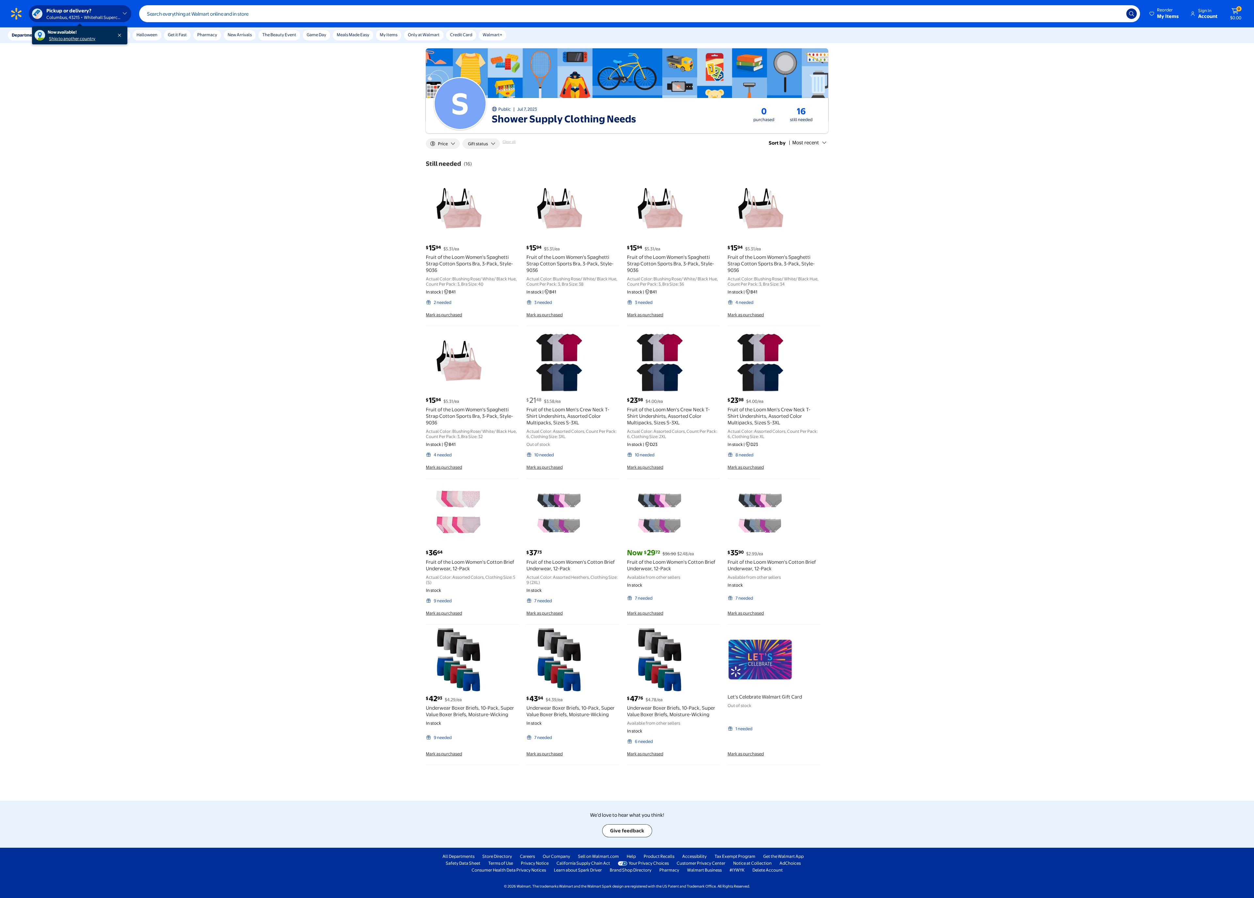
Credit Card (461, 34)
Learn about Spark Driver (578, 870)
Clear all (509, 141)
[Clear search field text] (1116, 13)
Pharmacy (207, 34)
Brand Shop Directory (630, 870)
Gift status (478, 143)
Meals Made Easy (353, 34)
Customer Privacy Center (701, 863)
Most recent (805, 142)
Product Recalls (659, 856)
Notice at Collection (752, 863)
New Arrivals (240, 34)
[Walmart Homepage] (16, 13)
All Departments (458, 856)
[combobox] (639, 13)
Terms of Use (500, 863)
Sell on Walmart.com (598, 856)
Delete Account (767, 870)
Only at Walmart (424, 34)
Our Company (556, 856)
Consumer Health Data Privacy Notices (509, 870)
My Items (388, 34)
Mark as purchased (444, 314)
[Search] (1131, 13)
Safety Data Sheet (463, 863)
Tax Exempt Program (735, 856)
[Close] (121, 35)
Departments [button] (25, 35)
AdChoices (790, 863)
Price (443, 143)
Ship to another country (72, 38)
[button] (1164, 13)
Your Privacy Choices (649, 863)
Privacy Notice (535, 863)
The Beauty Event (279, 34)
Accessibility (694, 856)
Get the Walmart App (783, 856)
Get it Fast (177, 34)
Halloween (147, 34)
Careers (527, 856)
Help (631, 856)
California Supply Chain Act (583, 863)
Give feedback (627, 830)
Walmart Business (704, 870)
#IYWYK (737, 870)
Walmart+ (492, 34)
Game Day (316, 34)
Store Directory (497, 856)
